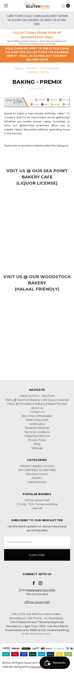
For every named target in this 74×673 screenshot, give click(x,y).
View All (37, 508)
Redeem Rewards (37, 427)
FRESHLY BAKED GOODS (37, 466)
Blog (37, 443)
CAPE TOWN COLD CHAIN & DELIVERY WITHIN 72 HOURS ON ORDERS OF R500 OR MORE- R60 (37, 20)
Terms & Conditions (37, 432)
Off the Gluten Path (37, 500)
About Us (37, 407)
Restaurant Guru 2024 (41, 590)
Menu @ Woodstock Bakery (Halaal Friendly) (37, 403)
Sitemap (37, 448)
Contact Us (37, 411)
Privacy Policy (37, 440)
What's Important (37, 419)
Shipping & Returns (37, 435)
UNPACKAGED (37, 482)
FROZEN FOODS (37, 474)
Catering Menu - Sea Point (37, 395)
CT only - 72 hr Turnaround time (37, 504)
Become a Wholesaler (37, 415)
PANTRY (37, 478)
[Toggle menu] (5, 5)
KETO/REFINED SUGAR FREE (37, 470)
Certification (37, 423)
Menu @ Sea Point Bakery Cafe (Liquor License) (37, 399)
